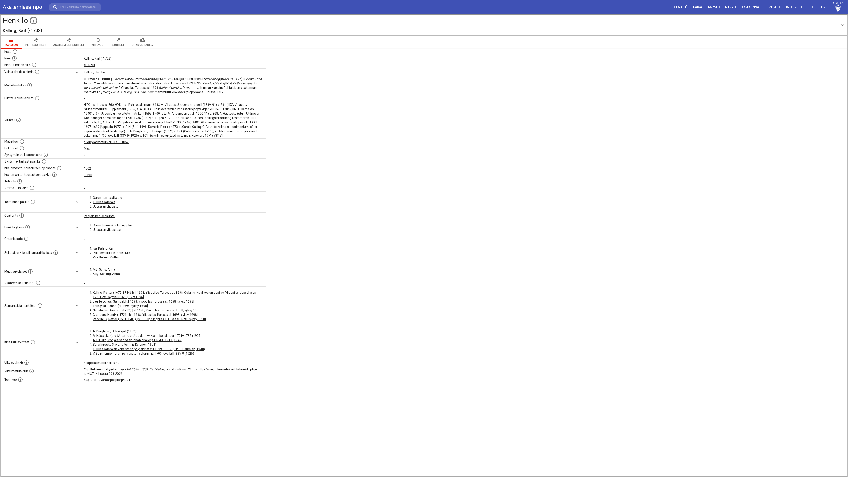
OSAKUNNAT (751, 7)
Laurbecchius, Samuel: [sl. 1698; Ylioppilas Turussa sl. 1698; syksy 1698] (143, 301)
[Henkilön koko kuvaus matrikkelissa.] (29, 85)
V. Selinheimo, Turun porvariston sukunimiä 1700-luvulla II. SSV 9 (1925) (143, 353)
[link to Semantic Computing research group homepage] (838, 7)
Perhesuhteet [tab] (35, 45)
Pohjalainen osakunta (99, 216)
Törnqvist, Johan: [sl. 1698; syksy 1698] (120, 306)
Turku (88, 175)
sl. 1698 (89, 65)
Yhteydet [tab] (98, 45)
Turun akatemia (104, 202)
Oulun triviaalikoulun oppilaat (113, 225)
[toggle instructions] (33, 20)
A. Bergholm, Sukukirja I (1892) (114, 331)
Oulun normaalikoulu (107, 197)
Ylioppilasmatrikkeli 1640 (101, 363)
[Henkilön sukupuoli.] (21, 148)
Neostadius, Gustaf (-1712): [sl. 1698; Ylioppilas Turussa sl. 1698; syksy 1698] (147, 310)
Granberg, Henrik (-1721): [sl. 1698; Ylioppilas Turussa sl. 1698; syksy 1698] (145, 314)
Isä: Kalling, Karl (103, 248)
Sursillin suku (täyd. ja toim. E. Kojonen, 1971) (124, 344)
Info (790, 7)
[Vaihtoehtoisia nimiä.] (37, 71)
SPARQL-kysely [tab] (142, 45)
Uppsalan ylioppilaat (107, 229)
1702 (87, 168)
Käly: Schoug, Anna (106, 274)
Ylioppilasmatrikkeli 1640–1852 (106, 142)
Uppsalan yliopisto (106, 206)
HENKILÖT (681, 7)
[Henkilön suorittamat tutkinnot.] (19, 181)
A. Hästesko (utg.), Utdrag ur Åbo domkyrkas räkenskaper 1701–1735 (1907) (147, 335)
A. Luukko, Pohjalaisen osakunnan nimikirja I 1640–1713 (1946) (137, 340)
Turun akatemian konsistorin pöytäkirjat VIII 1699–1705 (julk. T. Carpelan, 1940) (149, 349)
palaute (775, 7)
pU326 (225, 79)
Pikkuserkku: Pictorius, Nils (111, 253)
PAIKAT (698, 7)
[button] (424, 25)
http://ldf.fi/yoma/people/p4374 (107, 380)
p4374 (162, 79)
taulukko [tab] (11, 45)
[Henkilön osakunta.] (21, 215)
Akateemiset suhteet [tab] (69, 45)
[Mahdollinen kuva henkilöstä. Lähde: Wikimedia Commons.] (15, 51)
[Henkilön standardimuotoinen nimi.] (14, 58)
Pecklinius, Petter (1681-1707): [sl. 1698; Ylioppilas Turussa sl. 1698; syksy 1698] (149, 319)
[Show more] (76, 72)
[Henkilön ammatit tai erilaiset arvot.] (32, 187)
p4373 (173, 127)
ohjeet (807, 7)
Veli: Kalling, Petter (106, 257)
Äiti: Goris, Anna (104, 269)
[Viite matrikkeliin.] (31, 371)
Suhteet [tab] (118, 45)
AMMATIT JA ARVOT (723, 7)
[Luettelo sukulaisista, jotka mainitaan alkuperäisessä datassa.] (37, 98)
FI (820, 7)
